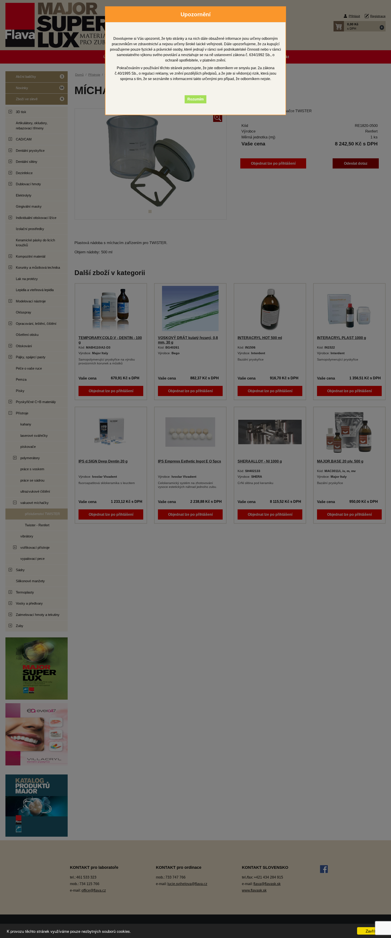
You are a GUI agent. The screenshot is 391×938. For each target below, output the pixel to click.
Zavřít (371, 931)
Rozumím (195, 99)
